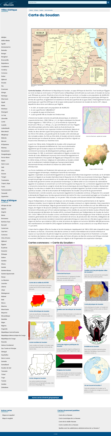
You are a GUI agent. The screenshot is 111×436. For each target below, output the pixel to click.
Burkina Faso (5, 222)
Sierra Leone (5, 358)
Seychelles (4, 355)
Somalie (4, 361)
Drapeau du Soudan (64, 370)
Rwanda (4, 342)
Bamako (4, 50)
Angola (3, 212)
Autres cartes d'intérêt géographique (45, 398)
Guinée (3, 267)
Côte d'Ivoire (5, 238)
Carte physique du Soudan (93, 304)
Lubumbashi (5, 128)
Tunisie (3, 381)
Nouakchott (5, 151)
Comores (4, 235)
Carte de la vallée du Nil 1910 (39, 282)
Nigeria (3, 326)
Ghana (3, 264)
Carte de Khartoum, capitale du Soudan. (96, 136)
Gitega (3, 92)
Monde (31, 10)
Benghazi (4, 57)
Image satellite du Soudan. (96, 169)
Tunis (3, 187)
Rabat (3, 161)
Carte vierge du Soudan (37, 378)
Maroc (3, 303)
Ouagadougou (6, 154)
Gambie (3, 261)
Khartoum (4, 99)
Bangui (3, 53)
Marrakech (5, 131)
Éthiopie (4, 254)
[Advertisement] (14, 24)
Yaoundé (4, 193)
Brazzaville (5, 60)
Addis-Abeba (5, 40)
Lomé (3, 122)
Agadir (3, 44)
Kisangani (4, 112)
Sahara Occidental (7, 345)
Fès (2, 86)
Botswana (4, 218)
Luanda (3, 125)
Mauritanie (5, 309)
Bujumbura (5, 63)
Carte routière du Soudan (38, 342)
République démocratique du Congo (13, 335)
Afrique (36, 10)
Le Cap (3, 115)
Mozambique (5, 316)
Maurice (4, 306)
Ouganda (4, 329)
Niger (3, 322)
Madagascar (5, 293)
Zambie (3, 384)
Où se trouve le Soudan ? (93, 385)
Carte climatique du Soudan (39, 311)
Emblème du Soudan (91, 346)
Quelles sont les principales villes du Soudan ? (95, 271)
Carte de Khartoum (63, 273)
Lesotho (4, 283)
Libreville (4, 118)
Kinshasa (4, 109)
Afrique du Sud (6, 205)
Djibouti (4, 79)
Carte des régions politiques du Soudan (68, 345)
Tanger (3, 177)
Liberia (3, 287)
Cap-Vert (4, 231)
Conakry (4, 70)
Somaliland (5, 365)
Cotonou (4, 73)
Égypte (3, 244)
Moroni (3, 141)
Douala (3, 83)
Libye (3, 290)
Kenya (3, 277)
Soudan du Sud (6, 368)
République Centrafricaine (10, 332)
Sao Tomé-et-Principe (8, 348)
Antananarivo (5, 47)
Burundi (4, 225)
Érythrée (4, 248)
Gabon (3, 257)
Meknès (4, 138)
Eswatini (4, 251)
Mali (2, 300)
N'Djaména (5, 144)
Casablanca (5, 66)
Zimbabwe (4, 387)
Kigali (3, 102)
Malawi (3, 296)
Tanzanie (4, 371)
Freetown (4, 89)
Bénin (3, 215)
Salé (2, 167)
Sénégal (4, 352)
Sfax (2, 170)
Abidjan (3, 37)
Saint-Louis (5, 164)
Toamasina (5, 180)
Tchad (3, 374)
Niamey (3, 148)
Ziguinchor (4, 196)
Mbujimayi (4, 135)
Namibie (4, 319)
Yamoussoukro (6, 190)
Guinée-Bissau (6, 270)
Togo (3, 378)
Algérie (3, 209)
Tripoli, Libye (5, 183)
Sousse (3, 174)
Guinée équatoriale (7, 274)
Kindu (3, 105)
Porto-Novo (5, 157)
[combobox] (67, 2)
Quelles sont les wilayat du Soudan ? (69, 310)
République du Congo (8, 339)
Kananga (4, 96)
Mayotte (4, 313)
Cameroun (4, 228)
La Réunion (5, 280)
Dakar (3, 76)
